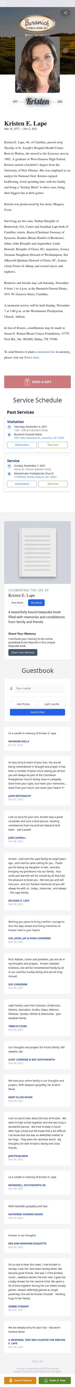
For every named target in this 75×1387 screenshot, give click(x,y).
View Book (17, 602)
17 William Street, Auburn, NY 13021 (35, 477)
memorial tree (46, 352)
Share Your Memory (22, 652)
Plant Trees (53, 444)
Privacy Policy (27, 1371)
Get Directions (22, 444)
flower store (31, 357)
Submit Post (37, 712)
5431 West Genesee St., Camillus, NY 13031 (39, 438)
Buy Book (36, 602)
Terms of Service (47, 1371)
